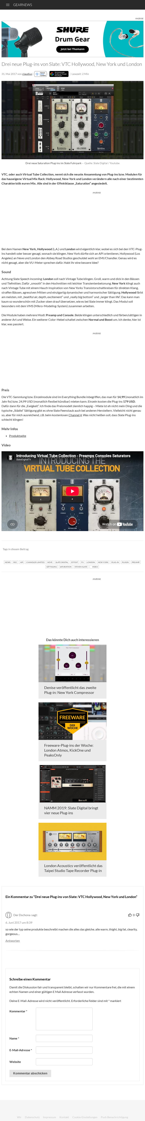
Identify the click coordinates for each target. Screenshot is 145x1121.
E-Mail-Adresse (20, 1050)
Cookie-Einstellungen (84, 1117)
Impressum (49, 1117)
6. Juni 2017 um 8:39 (18, 922)
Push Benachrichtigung (114, 1117)
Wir (19, 1117)
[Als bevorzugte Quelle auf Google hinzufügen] (59, 74)
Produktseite (17, 435)
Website (15, 1061)
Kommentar (18, 1011)
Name (14, 1038)
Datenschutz (32, 1117)
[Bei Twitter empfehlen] (135, 549)
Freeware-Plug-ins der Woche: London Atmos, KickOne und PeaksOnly (68, 750)
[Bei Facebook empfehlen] (121, 549)
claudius (27, 73)
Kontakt (64, 1117)
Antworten (12, 940)
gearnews (22, 5)
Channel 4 (75, 415)
